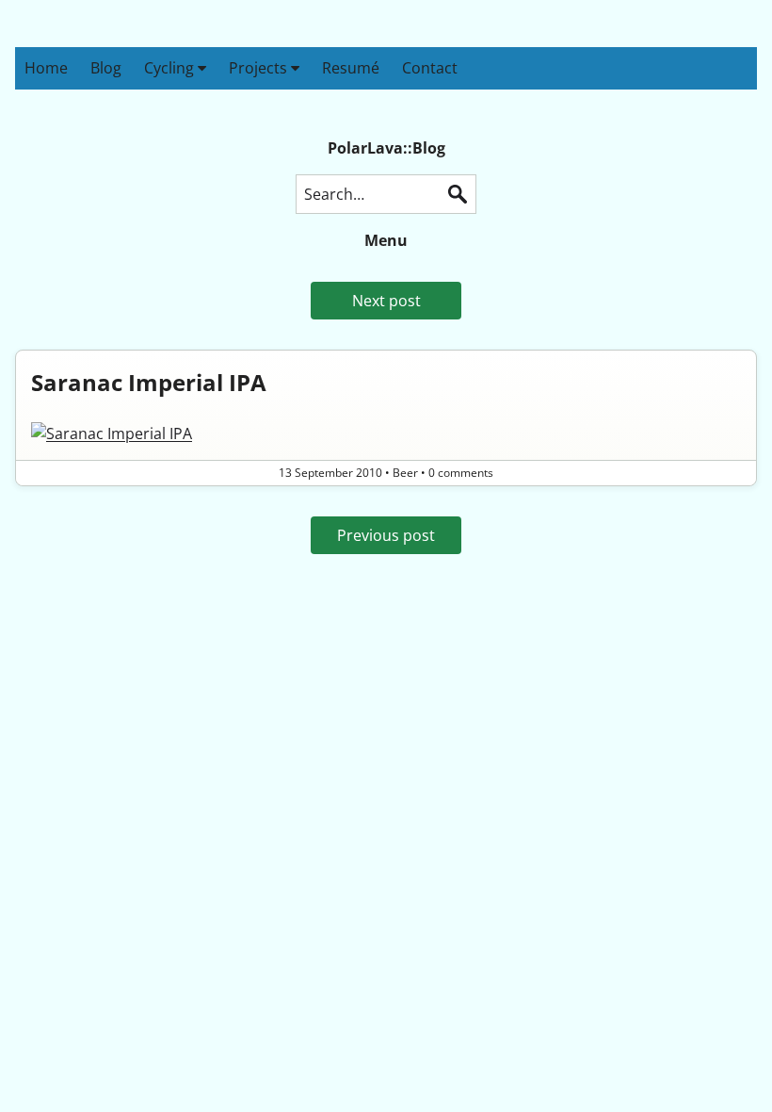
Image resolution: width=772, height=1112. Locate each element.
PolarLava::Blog (386, 148)
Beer (405, 473)
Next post (386, 300)
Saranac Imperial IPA (148, 382)
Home (46, 67)
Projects (260, 67)
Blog (105, 67)
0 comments (460, 473)
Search (457, 194)
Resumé (350, 67)
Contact (430, 67)
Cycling (171, 67)
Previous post (386, 535)
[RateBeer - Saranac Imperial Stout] (386, 433)
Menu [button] (386, 240)
